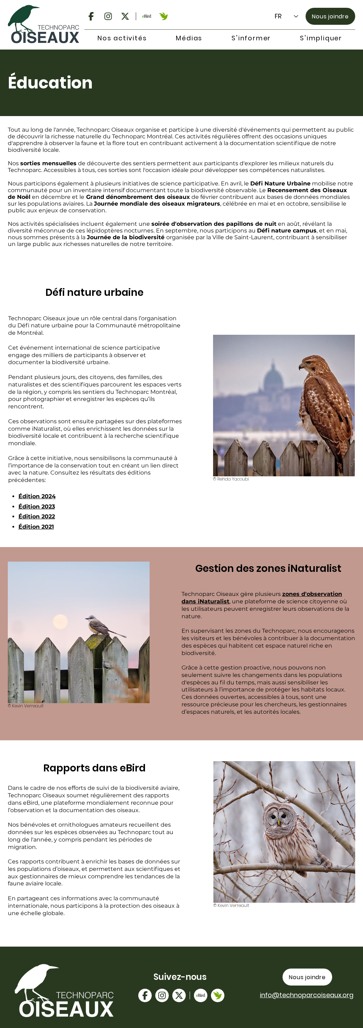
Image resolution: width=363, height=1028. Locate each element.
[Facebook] (91, 16)
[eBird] (146, 16)
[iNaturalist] (164, 16)
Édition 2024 (37, 496)
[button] (122, 38)
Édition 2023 (36, 506)
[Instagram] (108, 16)
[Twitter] (125, 16)
